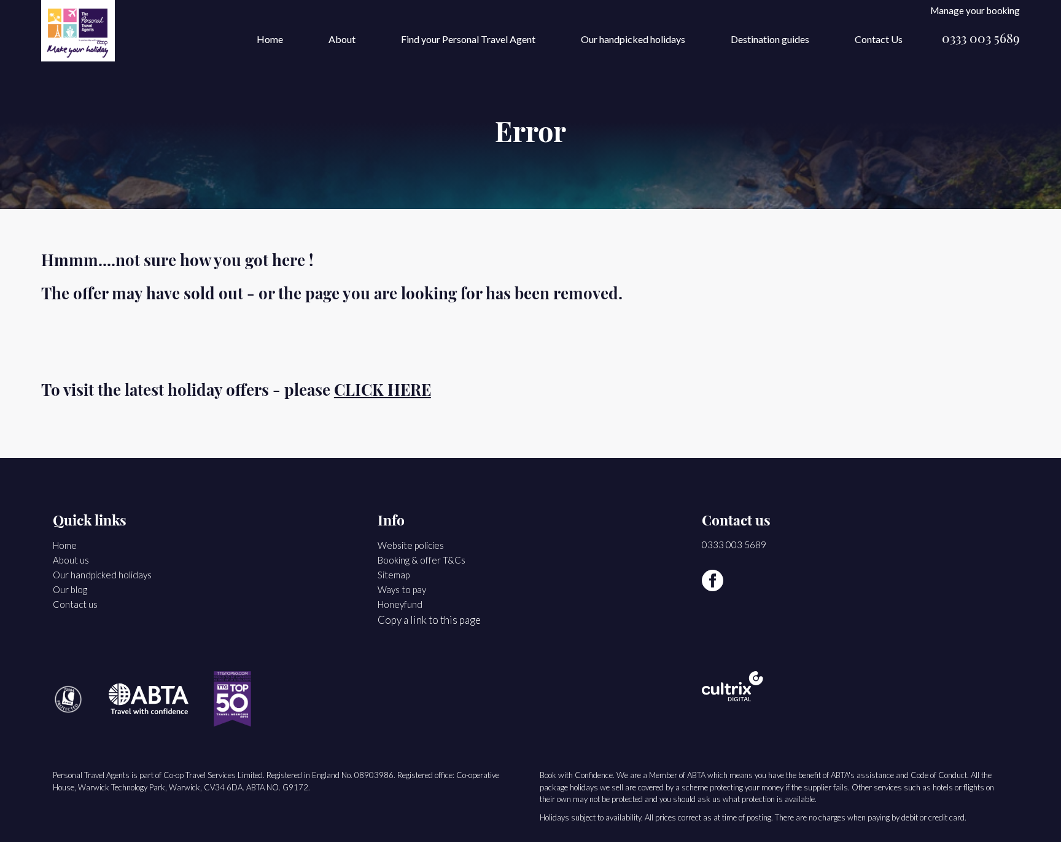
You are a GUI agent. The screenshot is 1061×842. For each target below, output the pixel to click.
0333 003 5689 (981, 39)
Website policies (411, 545)
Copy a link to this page (429, 619)
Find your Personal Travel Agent (468, 39)
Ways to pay (402, 589)
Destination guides (770, 39)
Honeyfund (400, 604)
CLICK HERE (382, 392)
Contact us (75, 604)
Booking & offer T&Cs (421, 559)
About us (71, 559)
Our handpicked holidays (633, 39)
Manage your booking (975, 10)
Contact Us (879, 39)
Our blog (70, 589)
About (342, 39)
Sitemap (394, 574)
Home (270, 39)
